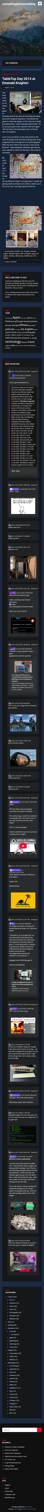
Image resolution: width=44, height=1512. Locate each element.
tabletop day (19, 256)
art (21, 318)
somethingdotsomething (18, 4)
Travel (11, 1347)
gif (16, 321)
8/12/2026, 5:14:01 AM (23, 1113)
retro (11, 1391)
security (17, 338)
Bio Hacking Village (15, 1193)
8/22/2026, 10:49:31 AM (23, 741)
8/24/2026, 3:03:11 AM (23, 547)
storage (34, 338)
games (4, 74)
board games (9, 251)
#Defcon (12, 1159)
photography (30, 332)
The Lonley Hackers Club (17, 1186)
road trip (9, 337)
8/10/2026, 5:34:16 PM (25, 1156)
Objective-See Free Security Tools (15, 1456)
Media (35, 329)
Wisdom (12, 1359)
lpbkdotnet (15, 802)
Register (7, 1485)
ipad (17, 325)
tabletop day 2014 (30, 256)
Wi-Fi (11, 1413)
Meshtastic (15, 1173)
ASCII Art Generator (11, 1450)
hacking (26, 321)
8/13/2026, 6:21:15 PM (23, 1044)
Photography (14, 1312)
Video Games (19, 345)
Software (25, 338)
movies (13, 332)
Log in (7, 1488)
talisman (5, 258)
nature (23, 332)
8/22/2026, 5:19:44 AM (23, 787)
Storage (12, 1403)
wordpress (32, 345)
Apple (16, 317)
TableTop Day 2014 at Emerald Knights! (18, 81)
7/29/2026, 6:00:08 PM (24, 924)
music (19, 332)
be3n (12, 371)
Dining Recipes (9, 1466)
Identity (16, 1509)
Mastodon (8, 288)
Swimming (13, 1344)
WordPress (28, 1507)
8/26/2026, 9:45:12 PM (28, 489)
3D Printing (13, 1366)
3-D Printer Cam (10, 1459)
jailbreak (9, 329)
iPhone (23, 325)
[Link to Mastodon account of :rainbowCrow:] (12, 375)
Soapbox (11, 1350)
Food (7, 321)
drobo (34, 318)
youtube (7, 348)
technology (13, 342)
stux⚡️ (14, 1008)
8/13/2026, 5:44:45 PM (26, 1008)
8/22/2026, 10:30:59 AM (25, 593)
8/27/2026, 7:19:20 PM (24, 375)
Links (9, 1322)
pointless (8, 335)
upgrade (8, 345)
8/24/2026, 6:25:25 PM (23, 525)
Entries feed (9, 1491)
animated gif (8, 318)
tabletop (11, 256)
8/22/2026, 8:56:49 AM (25, 649)
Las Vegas (17, 329)
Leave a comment (11, 262)
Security (12, 1397)
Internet (12, 1378)
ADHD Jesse (16, 1095)
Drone (12, 1372)
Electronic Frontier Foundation (15, 1447)
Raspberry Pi (14, 1388)
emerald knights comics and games (20, 253)
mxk (13, 649)
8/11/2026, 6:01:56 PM (23, 1241)
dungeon (27, 251)
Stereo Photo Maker (11, 1469)
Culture (10, 1297)
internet (8, 325)
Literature (13, 1303)
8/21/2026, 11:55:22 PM (29, 802)
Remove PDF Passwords (13, 1453)
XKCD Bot (15, 489)
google (20, 321)
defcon (29, 318)
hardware (33, 321)
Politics (13, 335)
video (13, 345)
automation (13, 1369)
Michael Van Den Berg (28, 1509)
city (22, 251)
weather (25, 345)
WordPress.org (10, 1497)
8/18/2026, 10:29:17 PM (16, 872)
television (24, 342)
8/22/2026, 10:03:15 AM (23, 776)
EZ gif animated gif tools (13, 1463)
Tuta (13, 593)
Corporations (14, 1353)
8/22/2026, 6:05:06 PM (23, 703)
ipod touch (31, 325)
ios (13, 325)
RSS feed (22, 285)
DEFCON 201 (16, 870)
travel (31, 341)
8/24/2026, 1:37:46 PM (23, 536)
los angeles (27, 329)
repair (32, 335)
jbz (13, 924)
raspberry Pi (19, 335)
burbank (17, 251)
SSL (30, 338)
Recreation (13, 74)
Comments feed (10, 1494)
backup (25, 318)
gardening (13, 1341)
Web (11, 1410)
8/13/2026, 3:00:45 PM (29, 1095)
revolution (13, 1315)
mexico (8, 332)
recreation (27, 335)
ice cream (14, 1334)
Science (12, 1394)
